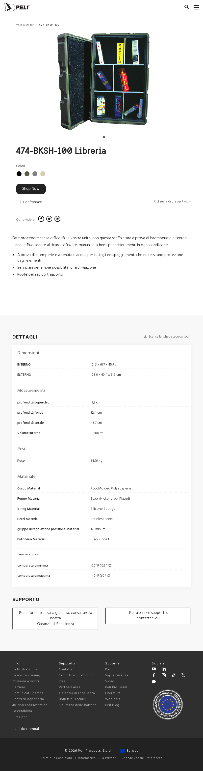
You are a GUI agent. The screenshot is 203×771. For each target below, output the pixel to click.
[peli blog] (154, 682)
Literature (113, 693)
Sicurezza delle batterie (78, 705)
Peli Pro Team (116, 687)
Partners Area (69, 687)
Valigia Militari (25, 25)
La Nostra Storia (25, 669)
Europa (132, 751)
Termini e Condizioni (56, 758)
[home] (17, 7)
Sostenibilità (22, 711)
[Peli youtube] (154, 669)
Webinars (112, 699)
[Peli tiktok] (174, 676)
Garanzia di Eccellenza (77, 693)
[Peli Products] (154, 676)
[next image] (164, 83)
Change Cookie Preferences (142, 758)
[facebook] (41, 219)
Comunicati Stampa (28, 693)
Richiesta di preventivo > (172, 201)
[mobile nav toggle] (196, 6)
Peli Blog (112, 705)
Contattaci (67, 669)
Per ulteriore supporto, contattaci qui (148, 616)
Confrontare (32, 202)
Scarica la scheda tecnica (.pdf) (169, 336)
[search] (186, 7)
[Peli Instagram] (164, 676)
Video (109, 681)
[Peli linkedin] (164, 669)
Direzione (19, 717)
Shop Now (31, 189)
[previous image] (42, 83)
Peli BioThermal (25, 729)
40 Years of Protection (30, 705)
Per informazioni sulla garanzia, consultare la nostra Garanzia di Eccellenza (55, 619)
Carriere (18, 687)
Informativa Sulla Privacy (97, 758)
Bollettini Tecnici (72, 699)
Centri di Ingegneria (28, 699)
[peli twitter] (183, 676)
